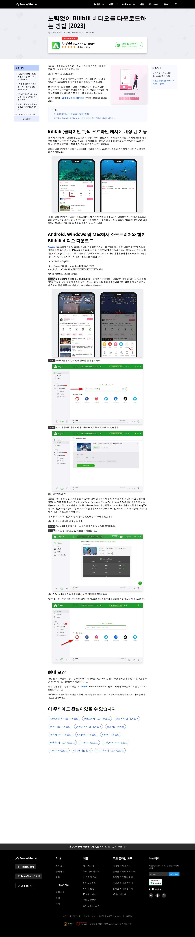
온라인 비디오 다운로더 (88, 726)
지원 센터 (60, 892)
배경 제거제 (88, 865)
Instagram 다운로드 (61, 734)
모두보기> (27, 119)
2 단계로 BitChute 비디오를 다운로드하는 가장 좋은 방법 (27, 97)
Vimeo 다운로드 (110, 734)
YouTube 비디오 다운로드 (110, 750)
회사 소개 (60, 865)
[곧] (151, 895)
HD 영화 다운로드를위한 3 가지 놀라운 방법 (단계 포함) (27, 87)
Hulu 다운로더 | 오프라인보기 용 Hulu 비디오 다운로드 (27, 76)
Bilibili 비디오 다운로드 (73, 97)
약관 (64, 916)
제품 (111, 4)
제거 (58, 903)
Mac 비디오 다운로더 (127, 718)
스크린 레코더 (89, 877)
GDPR (109, 916)
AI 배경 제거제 (119, 894)
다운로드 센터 (27, 866)
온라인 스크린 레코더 (123, 877)
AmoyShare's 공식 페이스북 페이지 (157, 895)
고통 (58, 877)
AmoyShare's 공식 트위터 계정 (164, 895)
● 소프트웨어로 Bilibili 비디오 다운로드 (163, 82)
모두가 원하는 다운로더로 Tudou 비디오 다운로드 (27, 107)
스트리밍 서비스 (115, 726)
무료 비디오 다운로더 (113, 846)
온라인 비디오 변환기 (123, 882)
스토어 (156, 4)
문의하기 (60, 871)
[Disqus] (97, 799)
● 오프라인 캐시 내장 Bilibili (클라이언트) (162, 74)
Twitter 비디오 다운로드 (97, 718)
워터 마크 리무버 (91, 871)
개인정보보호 (75, 916)
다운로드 (126, 4)
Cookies (118, 916)
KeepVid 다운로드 (86, 734)
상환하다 (129, 916)
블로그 (167, 4)
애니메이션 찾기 (82, 750)
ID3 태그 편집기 (90, 894)
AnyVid (51, 247)
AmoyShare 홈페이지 (26, 4)
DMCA (101, 916)
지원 (142, 4)
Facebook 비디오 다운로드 (64, 718)
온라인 (97, 4)
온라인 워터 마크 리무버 (124, 871)
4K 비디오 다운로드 (60, 726)
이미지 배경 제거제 (122, 865)
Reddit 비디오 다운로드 (62, 742)
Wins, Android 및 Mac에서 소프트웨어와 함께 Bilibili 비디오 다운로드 (86, 118)
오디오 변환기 (89, 899)
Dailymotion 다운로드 (116, 742)
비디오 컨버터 (89, 882)
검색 (58, 897)
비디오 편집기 (89, 888)
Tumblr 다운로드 (59, 750)
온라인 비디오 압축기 (123, 888)
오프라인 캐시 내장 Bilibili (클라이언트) (73, 114)
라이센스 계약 (89, 916)
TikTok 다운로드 (89, 742)
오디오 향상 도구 (91, 905)
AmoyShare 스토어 (30, 876)
